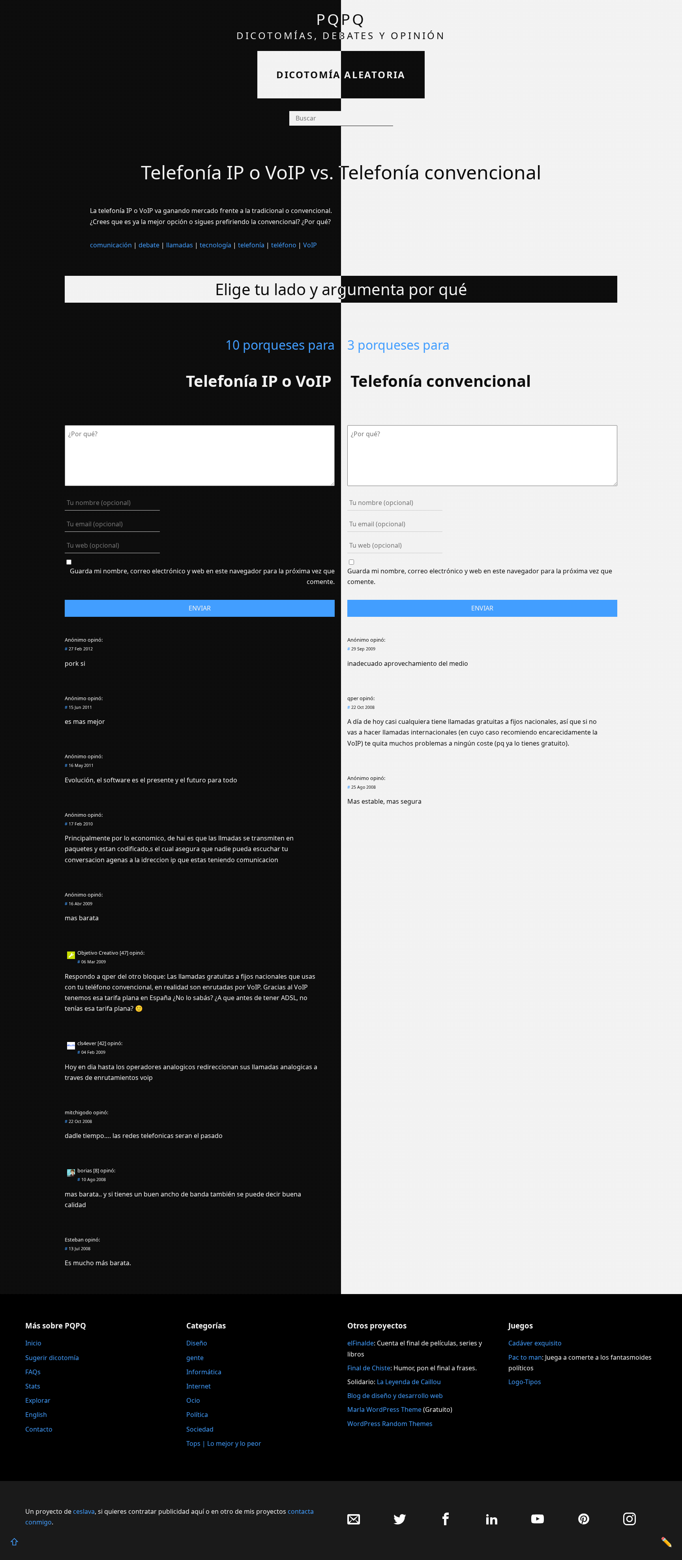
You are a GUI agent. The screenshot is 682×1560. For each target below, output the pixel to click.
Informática (203, 1372)
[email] (353, 1523)
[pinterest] (583, 1523)
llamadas (179, 245)
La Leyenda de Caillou (409, 1381)
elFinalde (360, 1343)
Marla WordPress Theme (384, 1409)
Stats (32, 1386)
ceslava (84, 1511)
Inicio (33, 1343)
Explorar (38, 1400)
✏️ (667, 1541)
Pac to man (525, 1357)
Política (197, 1414)
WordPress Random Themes (390, 1423)
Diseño (196, 1343)
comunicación (111, 245)
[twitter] (399, 1523)
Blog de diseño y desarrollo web (395, 1395)
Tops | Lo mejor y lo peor (223, 1443)
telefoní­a (251, 245)
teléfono (283, 245)
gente (195, 1357)
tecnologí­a (215, 245)
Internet (198, 1386)
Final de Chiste (368, 1368)
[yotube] (537, 1523)
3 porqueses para (398, 344)
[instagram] (629, 1523)
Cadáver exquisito (535, 1343)
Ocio (193, 1400)
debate (149, 245)
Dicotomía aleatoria (341, 74)
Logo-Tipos (524, 1381)
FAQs (33, 1372)
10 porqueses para (280, 344)
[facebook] (445, 1523)
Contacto (38, 1429)
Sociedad (200, 1429)
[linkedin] (491, 1523)
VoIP (310, 245)
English (36, 1414)
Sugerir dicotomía (52, 1357)
